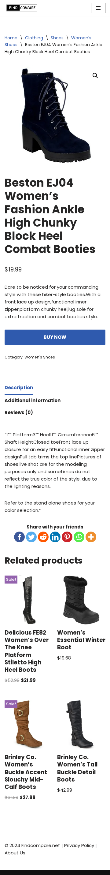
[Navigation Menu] (98, 8)
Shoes (57, 38)
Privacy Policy (79, 845)
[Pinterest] (67, 537)
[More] (91, 537)
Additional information (33, 400)
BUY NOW (55, 337)
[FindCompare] (23, 8)
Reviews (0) (19, 412)
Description (19, 387)
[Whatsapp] (79, 537)
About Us (15, 852)
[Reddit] (43, 537)
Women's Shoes (39, 357)
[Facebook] (19, 537)
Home (11, 38)
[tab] (19, 388)
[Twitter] (31, 537)
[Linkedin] (55, 537)
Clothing (34, 38)
